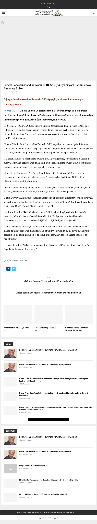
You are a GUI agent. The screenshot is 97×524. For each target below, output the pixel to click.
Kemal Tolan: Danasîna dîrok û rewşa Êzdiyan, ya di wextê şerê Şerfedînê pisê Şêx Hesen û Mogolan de (53, 393)
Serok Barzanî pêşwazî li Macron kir (45, 329)
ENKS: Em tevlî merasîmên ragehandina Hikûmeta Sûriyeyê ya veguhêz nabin (48, 479)
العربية (49, 3)
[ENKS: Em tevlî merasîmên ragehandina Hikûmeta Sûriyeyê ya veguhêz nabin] (10, 483)
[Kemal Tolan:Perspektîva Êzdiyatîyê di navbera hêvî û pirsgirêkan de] (10, 367)
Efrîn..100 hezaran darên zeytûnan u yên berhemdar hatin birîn (43, 494)
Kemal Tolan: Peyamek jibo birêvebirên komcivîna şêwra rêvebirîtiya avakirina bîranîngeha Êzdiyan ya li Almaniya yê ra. (53, 379)
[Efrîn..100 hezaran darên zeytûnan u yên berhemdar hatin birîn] (10, 497)
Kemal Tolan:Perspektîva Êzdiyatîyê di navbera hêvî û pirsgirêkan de (45, 364)
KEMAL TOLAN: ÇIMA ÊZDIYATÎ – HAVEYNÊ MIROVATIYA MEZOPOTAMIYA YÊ (48, 350)
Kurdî (54, 3)
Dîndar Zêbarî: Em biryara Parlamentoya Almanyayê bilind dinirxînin (48, 292)
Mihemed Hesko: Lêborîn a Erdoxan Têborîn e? (76, 329)
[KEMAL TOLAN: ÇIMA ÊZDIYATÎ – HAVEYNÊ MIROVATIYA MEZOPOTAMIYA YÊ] (10, 353)
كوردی (43, 3)
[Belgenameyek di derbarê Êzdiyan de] (10, 468)
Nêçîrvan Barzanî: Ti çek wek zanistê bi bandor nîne (48, 280)
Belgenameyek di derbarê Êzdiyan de (33, 465)
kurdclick (77, 512)
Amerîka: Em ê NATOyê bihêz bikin (16, 329)
